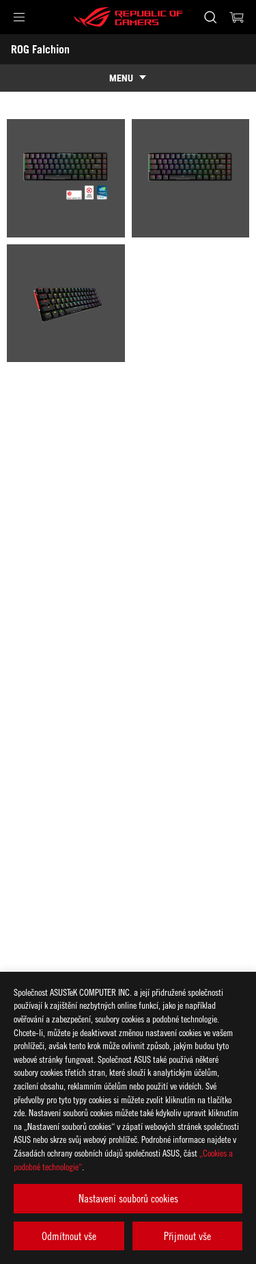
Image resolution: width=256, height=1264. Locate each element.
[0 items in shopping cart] (237, 17)
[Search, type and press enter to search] (209, 17)
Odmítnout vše (69, 1236)
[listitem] (66, 178)
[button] (19, 17)
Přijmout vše (187, 1236)
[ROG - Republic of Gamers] (128, 17)
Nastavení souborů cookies (128, 1198)
